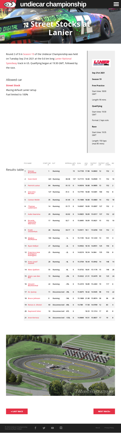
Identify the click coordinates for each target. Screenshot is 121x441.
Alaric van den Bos (34, 277)
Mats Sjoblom (33, 269)
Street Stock (13, 85)
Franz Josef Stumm (32, 262)
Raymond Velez (34, 311)
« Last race (17, 411)
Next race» (104, 411)
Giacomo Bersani (32, 192)
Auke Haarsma (34, 214)
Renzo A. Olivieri (35, 305)
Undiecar (53, 4)
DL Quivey (32, 292)
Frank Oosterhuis (32, 231)
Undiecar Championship (18, 427)
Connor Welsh (34, 200)
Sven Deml (32, 179)
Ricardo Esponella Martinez (32, 222)
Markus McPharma (32, 239)
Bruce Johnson (34, 298)
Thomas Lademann (32, 207)
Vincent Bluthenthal (33, 285)
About (98, 428)
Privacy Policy (109, 428)
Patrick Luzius (34, 185)
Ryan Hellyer (33, 246)
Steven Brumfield (32, 172)
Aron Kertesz (33, 318)
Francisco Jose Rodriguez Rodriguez (34, 253)
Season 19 (28, 54)
